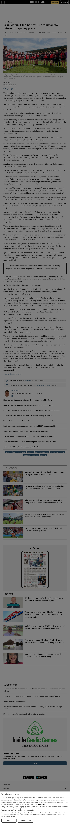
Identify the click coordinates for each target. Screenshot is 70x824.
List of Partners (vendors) (8, 816)
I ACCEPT (9, 820)
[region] (35, 807)
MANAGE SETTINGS (26, 820)
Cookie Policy (41, 804)
